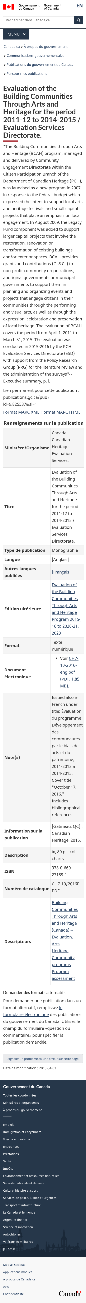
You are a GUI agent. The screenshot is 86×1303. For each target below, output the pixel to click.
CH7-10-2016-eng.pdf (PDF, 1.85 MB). (69, 672)
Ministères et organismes (21, 1103)
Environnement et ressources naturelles (31, 1176)
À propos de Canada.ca (19, 1279)
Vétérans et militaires (18, 1242)
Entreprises (11, 1147)
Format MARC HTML (60, 412)
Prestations (11, 1154)
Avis (6, 1287)
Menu (18, 34)
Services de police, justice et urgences (30, 1198)
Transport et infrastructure (22, 1205)
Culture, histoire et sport (20, 1190)
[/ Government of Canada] (32, 6)
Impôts (8, 1168)
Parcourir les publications (27, 73)
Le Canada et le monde (19, 1212)
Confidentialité (13, 1294)
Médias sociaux (14, 1265)
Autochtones (12, 1234)
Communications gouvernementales (35, 55)
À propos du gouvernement (46, 46)
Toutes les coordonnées (19, 1095)
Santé (7, 1161)
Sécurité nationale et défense (23, 1183)
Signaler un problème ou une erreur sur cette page (43, 1059)
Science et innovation (18, 1227)
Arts (56, 944)
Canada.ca (12, 46)
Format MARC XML (21, 412)
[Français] (61, 572)
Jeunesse (9, 1249)
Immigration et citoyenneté (22, 1132)
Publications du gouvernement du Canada (40, 64)
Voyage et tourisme (16, 1139)
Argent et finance (15, 1220)
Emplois (8, 1125)
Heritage (60, 951)
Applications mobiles (17, 1272)
